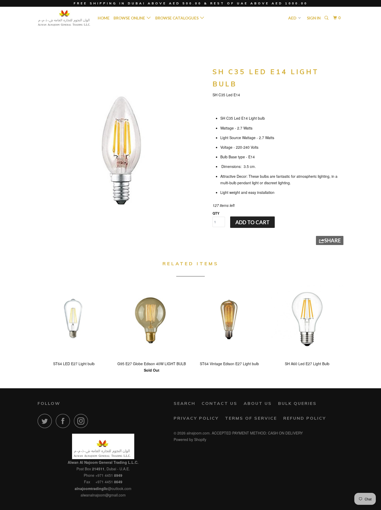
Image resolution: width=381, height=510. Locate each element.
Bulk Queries (297, 403)
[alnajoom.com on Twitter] (46, 421)
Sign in (314, 18)
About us (258, 403)
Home (104, 18)
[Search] (326, 18)
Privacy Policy (196, 418)
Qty (216, 213)
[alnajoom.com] (64, 18)
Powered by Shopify (190, 439)
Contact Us (219, 403)
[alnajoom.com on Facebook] (64, 421)
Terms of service (251, 418)
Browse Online (130, 18)
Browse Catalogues (177, 18)
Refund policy (304, 418)
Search (184, 403)
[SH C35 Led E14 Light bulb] (122, 150)
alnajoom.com (198, 433)
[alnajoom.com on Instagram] (82, 421)
